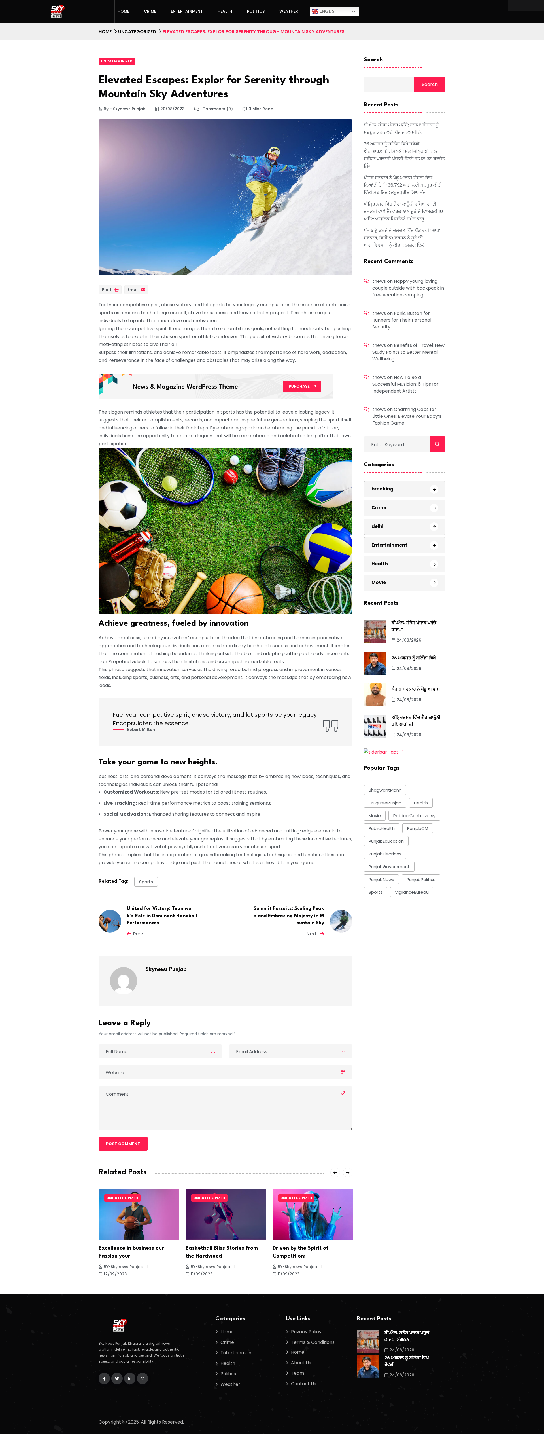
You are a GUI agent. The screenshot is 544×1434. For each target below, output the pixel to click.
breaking (382, 489)
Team (297, 1373)
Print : (108, 289)
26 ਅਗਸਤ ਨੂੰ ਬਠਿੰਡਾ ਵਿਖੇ (414, 658)
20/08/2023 (172, 109)
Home (123, 11)
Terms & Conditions (313, 1342)
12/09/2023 (289, 1274)
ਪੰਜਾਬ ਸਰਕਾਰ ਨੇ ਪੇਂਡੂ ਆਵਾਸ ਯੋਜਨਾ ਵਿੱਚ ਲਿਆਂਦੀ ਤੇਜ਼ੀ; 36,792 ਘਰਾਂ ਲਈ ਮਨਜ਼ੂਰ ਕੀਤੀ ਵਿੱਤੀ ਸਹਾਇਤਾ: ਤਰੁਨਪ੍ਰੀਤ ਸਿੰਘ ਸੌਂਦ (403, 185)
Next (312, 934)
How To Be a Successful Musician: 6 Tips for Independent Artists (405, 384)
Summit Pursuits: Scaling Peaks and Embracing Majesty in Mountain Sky (289, 915)
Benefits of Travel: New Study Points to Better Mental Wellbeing (408, 352)
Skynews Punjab (166, 969)
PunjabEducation (386, 841)
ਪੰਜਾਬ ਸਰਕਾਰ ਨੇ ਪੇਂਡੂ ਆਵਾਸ (416, 689)
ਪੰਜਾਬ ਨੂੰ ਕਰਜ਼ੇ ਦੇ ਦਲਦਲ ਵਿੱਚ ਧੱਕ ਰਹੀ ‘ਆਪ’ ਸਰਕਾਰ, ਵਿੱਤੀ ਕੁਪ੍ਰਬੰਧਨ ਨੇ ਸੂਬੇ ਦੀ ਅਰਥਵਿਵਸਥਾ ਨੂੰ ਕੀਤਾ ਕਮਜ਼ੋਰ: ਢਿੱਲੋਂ (402, 237)
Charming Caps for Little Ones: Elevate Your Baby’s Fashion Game (406, 416)
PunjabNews (381, 879)
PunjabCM (417, 828)
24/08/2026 (409, 640)
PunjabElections (385, 854)
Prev (138, 934)
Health (225, 11)
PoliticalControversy (414, 815)
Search (373, 60)
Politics (256, 11)
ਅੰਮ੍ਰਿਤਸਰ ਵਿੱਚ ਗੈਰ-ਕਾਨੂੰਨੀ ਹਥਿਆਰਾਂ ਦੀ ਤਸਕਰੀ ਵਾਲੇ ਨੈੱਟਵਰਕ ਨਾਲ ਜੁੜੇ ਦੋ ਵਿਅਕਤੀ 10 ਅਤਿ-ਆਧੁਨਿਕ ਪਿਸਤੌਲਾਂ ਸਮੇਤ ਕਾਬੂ (403, 211)
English (328, 11)
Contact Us (303, 1384)
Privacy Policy (306, 1332)
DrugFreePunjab (385, 802)
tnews (379, 281)
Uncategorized (137, 31)
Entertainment (187, 11)
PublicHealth (382, 828)
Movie (378, 582)
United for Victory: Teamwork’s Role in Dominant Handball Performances (162, 915)
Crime (150, 11)
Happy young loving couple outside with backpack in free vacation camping (408, 288)
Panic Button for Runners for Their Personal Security (401, 320)
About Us (301, 1363)
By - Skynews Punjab (125, 109)
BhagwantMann (385, 790)
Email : (134, 289)
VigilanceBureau (412, 892)
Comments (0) (217, 109)
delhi (377, 526)
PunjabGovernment (389, 866)
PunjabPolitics (421, 879)
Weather (288, 11)
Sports (146, 882)
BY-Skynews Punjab (123, 1266)
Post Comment (123, 1144)
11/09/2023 (115, 1274)
